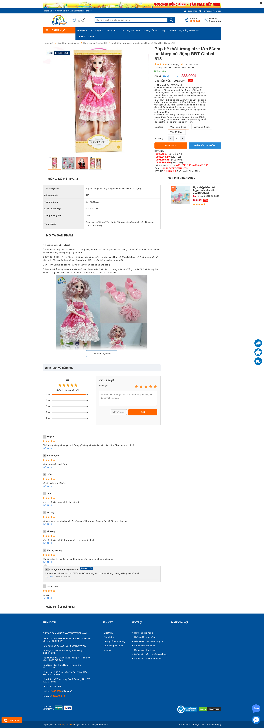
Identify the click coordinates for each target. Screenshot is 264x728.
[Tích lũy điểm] (258, 352)
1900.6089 (170, 171)
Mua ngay (170, 145)
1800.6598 (161, 154)
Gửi (143, 412)
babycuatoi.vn (67, 724)
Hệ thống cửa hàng (143, 633)
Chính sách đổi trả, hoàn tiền (148, 658)
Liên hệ (172, 30)
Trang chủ (82, 30)
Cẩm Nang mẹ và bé (130, 30)
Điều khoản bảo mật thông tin (148, 641)
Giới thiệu (108, 633)
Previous (47, 163)
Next (145, 163)
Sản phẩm (111, 30)
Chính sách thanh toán (145, 650)
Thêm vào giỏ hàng (205, 145)
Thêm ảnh (120, 412)
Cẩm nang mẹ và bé (113, 645)
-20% (191, 81)
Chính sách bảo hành (144, 645)
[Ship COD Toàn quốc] (258, 343)
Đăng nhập (192, 11)
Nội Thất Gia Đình (85, 36)
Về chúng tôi (96, 30)
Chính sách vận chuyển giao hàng (150, 654)
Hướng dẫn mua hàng (211, 11)
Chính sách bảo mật (189, 724)
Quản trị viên (86, 568)
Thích (47, 448)
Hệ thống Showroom (189, 30)
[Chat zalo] (258, 361)
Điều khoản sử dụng (211, 724)
